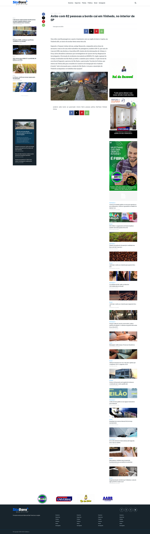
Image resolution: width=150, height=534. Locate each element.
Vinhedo (104, 107)
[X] (43, 17)
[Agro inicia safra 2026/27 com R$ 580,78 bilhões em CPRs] (24, 68)
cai (67, 107)
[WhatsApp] (43, 25)
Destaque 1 (112, 243)
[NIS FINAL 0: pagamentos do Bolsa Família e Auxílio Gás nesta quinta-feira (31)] (123, 217)
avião (60, 107)
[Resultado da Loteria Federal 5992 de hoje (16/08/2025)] (123, 413)
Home (52, 13)
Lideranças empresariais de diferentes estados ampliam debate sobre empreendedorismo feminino (24, 21)
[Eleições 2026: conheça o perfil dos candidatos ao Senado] (24, 50)
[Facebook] (43, 14)
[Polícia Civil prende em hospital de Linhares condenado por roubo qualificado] (123, 374)
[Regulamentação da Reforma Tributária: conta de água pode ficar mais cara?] (123, 471)
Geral (110, 343)
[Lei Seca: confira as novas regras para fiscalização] (24, 87)
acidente (55, 107)
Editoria (55, 13)
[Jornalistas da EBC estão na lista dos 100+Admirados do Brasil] (123, 276)
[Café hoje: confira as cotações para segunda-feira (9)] (123, 295)
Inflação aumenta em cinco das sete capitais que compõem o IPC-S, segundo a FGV (122, 363)
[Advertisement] (24, 106)
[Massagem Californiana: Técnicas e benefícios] (123, 336)
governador (72, 107)
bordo (64, 107)
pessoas (87, 107)
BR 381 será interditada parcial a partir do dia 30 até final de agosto (24, 133)
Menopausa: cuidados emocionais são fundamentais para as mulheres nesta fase (120, 461)
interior (78, 107)
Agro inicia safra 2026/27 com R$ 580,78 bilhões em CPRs (24, 59)
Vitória (55, 109)
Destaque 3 (112, 282)
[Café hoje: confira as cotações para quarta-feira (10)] (123, 256)
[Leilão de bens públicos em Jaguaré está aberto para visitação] (123, 393)
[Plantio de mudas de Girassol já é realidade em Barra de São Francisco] (123, 237)
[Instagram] (126, 510)
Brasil (14, 17)
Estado (111, 380)
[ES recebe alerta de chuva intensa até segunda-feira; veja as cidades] (123, 432)
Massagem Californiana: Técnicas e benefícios (122, 345)
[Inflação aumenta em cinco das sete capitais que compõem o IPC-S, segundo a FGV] (123, 354)
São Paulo (99, 107)
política (93, 107)
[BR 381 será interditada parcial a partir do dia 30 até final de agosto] (24, 125)
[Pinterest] (43, 21)
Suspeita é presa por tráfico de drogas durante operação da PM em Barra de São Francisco (24, 148)
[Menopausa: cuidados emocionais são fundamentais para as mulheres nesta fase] (123, 452)
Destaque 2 (112, 202)
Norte (83, 107)
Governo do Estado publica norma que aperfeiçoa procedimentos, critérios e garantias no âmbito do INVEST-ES (123, 206)
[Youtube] (135, 510)
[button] (135, 3)
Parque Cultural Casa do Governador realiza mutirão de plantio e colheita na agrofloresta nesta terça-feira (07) (123, 325)
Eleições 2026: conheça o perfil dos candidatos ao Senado (23, 40)
